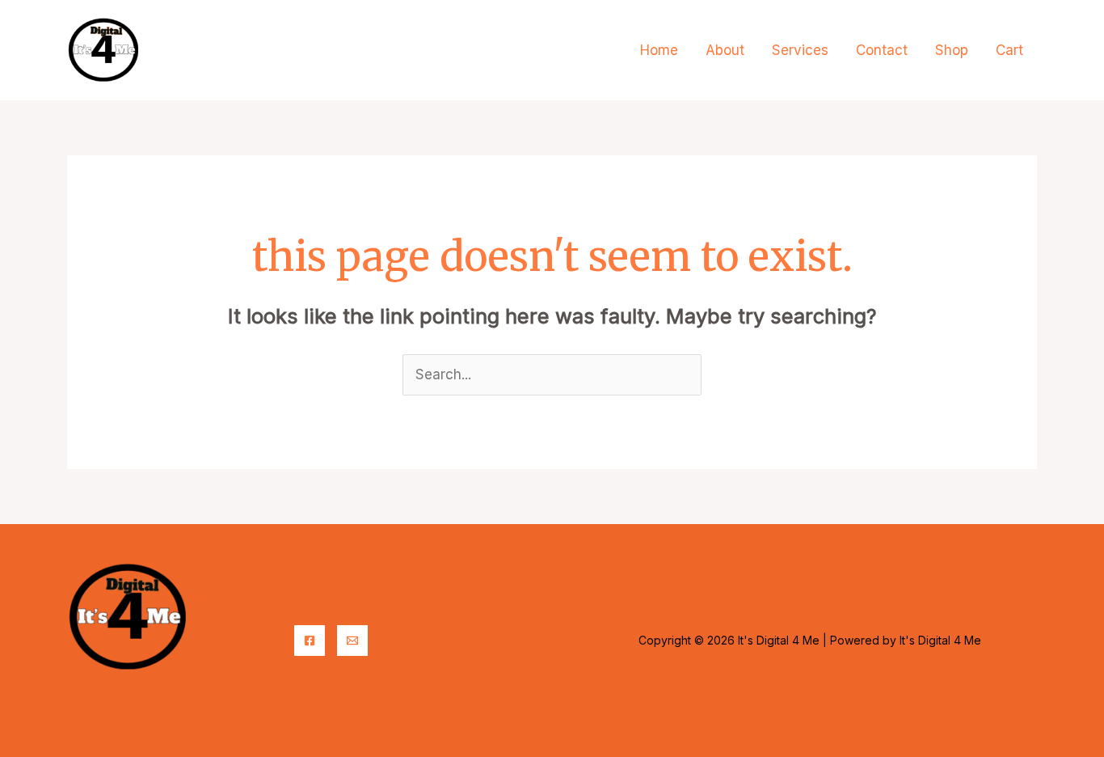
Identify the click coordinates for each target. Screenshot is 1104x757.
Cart (1009, 50)
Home (659, 50)
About (725, 50)
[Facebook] (309, 640)
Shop (951, 50)
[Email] (352, 640)
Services (800, 50)
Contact (882, 50)
